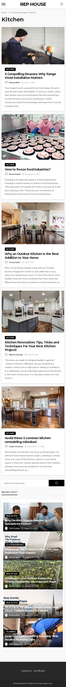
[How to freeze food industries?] (33, 137)
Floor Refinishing (15, 545)
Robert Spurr (15, 557)
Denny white (14, 82)
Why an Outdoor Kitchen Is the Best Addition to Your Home (32, 255)
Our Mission (39, 670)
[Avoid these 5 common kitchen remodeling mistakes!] (33, 407)
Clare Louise (14, 528)
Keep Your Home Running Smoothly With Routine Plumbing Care (31, 638)
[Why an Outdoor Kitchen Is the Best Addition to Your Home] (33, 223)
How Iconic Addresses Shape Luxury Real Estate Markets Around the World (31, 609)
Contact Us (26, 670)
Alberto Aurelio (16, 354)
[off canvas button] (3, 4)
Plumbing (11, 632)
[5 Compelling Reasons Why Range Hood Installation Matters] (33, 45)
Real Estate (11, 516)
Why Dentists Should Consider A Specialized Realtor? (26, 522)
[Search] (61, 4)
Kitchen (10, 69)
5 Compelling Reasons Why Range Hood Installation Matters (30, 76)
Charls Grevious (16, 446)
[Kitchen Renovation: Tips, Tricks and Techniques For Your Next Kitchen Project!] (33, 311)
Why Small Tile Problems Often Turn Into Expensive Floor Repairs (31, 551)
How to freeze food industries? (27, 169)
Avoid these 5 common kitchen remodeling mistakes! (28, 440)
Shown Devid (14, 174)
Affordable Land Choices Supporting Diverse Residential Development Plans (30, 580)
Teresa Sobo (14, 262)
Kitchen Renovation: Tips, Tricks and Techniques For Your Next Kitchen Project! (32, 346)
